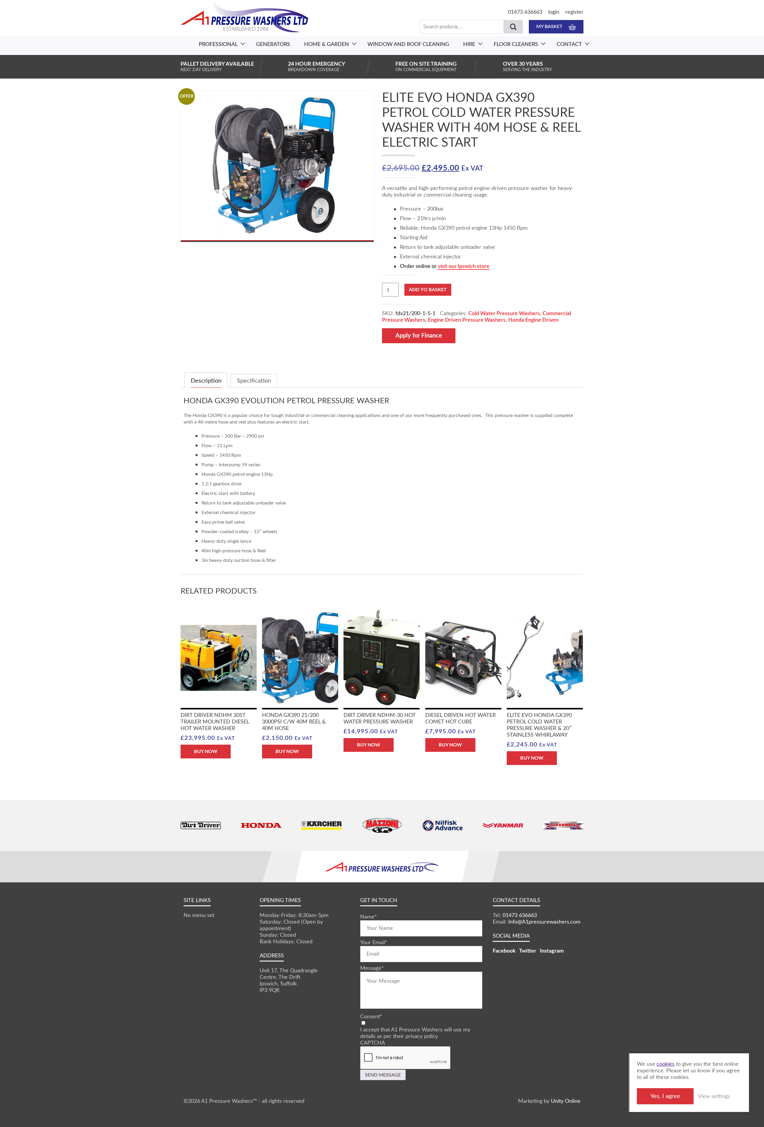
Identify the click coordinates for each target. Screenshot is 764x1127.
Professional (218, 44)
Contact (569, 44)
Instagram (552, 951)
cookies (665, 1064)
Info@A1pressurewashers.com (544, 922)
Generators (273, 44)
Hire (469, 44)
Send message (383, 1075)
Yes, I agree (665, 1096)
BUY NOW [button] (205, 751)
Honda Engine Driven (533, 320)
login (553, 12)
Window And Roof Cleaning (408, 44)
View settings (714, 1096)
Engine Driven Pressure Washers (467, 320)
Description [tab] (206, 381)
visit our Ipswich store (463, 266)
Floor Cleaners (516, 44)
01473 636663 (525, 12)
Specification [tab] (254, 381)
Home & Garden (326, 44)
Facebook (504, 951)
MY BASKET (549, 26)
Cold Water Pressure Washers (504, 313)
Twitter (527, 951)
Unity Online (565, 1101)
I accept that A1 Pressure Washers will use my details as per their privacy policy (415, 1033)
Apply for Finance (418, 336)
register (574, 12)
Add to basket (428, 289)
